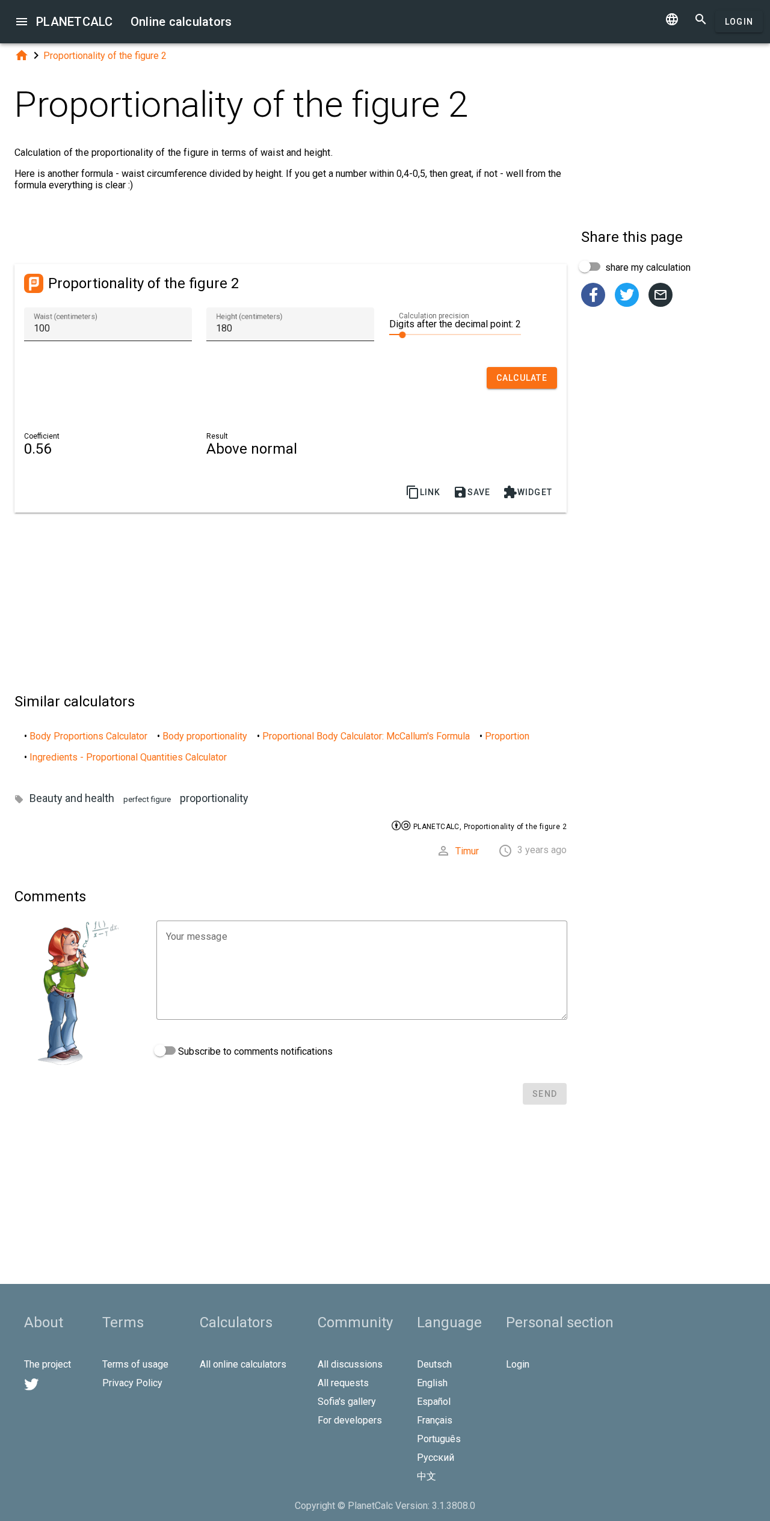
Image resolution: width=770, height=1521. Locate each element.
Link (423, 492)
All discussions (350, 1364)
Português (439, 1439)
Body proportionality (204, 736)
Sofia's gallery (347, 1401)
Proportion (507, 736)
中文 (426, 1476)
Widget (528, 492)
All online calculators (243, 1364)
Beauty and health (71, 798)
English (432, 1383)
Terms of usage (135, 1364)
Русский (435, 1457)
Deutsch (434, 1364)
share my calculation (647, 267)
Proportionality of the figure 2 (105, 55)
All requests (343, 1383)
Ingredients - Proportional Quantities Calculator (128, 757)
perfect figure (147, 799)
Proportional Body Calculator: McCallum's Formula (366, 736)
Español (434, 1401)
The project (47, 1364)
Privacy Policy (132, 1383)
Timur (467, 851)
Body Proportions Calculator (88, 736)
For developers (350, 1420)
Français (434, 1420)
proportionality (214, 798)
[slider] (455, 333)
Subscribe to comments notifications (254, 1051)
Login (739, 21)
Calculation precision (434, 316)
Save (472, 492)
